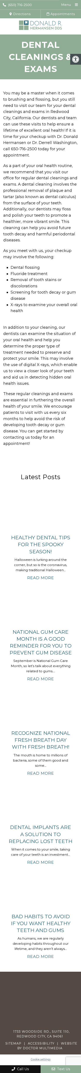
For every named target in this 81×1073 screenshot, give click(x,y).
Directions (21, 14)
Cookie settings (41, 1059)
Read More (40, 578)
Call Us (22, 1069)
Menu (66, 5)
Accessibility (41, 1043)
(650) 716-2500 (20, 5)
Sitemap (13, 1043)
